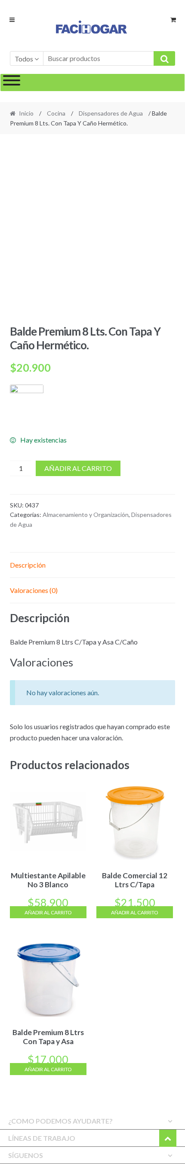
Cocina (56, 113)
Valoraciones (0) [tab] (34, 590)
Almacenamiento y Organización (86, 514)
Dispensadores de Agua (111, 113)
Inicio (26, 113)
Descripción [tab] (28, 565)
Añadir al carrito (78, 468)
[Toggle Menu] (11, 82)
